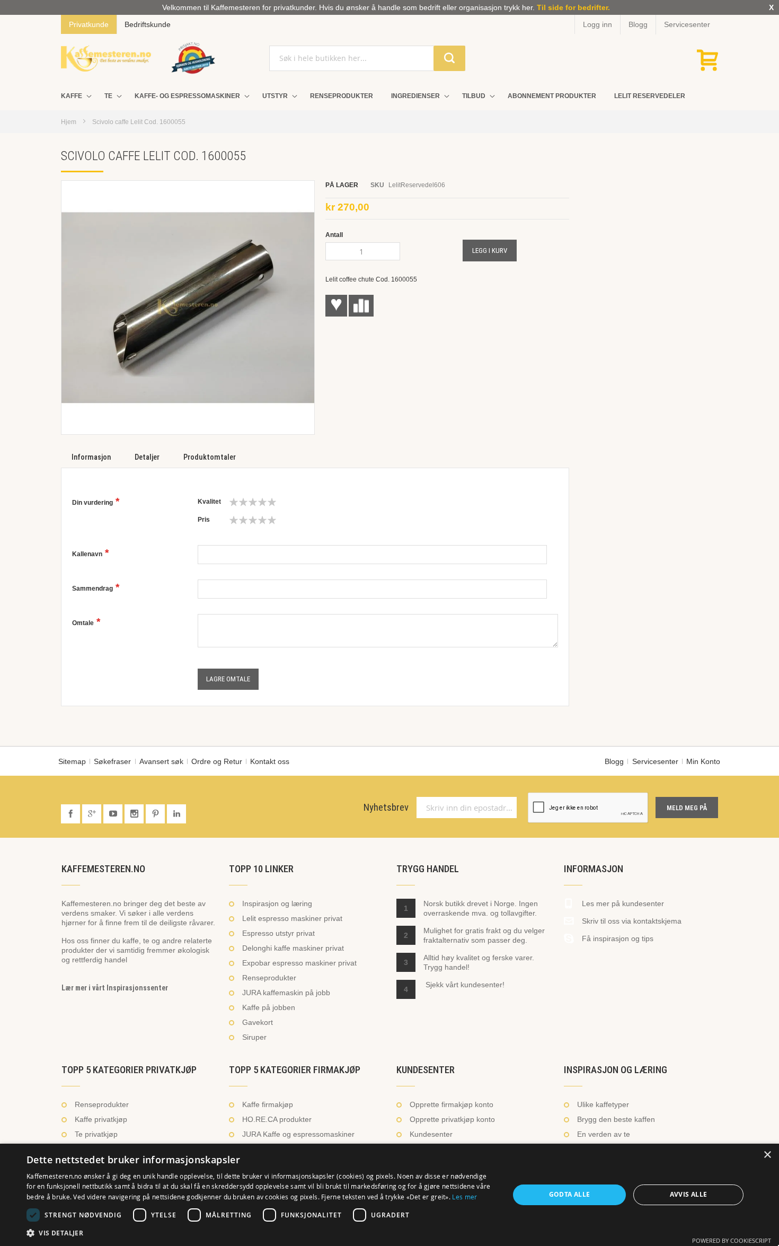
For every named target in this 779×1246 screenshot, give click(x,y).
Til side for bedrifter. (573, 7)
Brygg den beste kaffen (616, 1119)
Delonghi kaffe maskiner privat (293, 948)
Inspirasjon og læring (277, 903)
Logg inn (597, 24)
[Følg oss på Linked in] (176, 814)
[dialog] (389, 1195)
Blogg (638, 24)
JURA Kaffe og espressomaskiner (298, 1134)
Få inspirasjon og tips (617, 938)
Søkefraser (112, 761)
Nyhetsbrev (386, 807)
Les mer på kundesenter (623, 903)
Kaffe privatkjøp (101, 1119)
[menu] (389, 96)
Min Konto (703, 761)
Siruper (254, 1037)
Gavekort (257, 1022)
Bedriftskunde (148, 24)
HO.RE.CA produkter (277, 1119)
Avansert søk (161, 761)
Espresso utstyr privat (278, 933)
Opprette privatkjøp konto (452, 1119)
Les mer (464, 1196)
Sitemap (72, 761)
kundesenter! (482, 984)
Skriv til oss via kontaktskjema (631, 921)
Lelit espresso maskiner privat (292, 918)
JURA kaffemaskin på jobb (286, 992)
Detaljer (147, 457)
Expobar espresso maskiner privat (299, 963)
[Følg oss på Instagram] (135, 814)
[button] (260, 1232)
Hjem (68, 122)
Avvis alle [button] (688, 1194)
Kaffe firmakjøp (267, 1104)
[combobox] (367, 58)
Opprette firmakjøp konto (451, 1104)
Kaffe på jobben (268, 1007)
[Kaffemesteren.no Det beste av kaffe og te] (106, 58)
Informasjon (91, 457)
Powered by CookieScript (731, 1240)
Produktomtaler (209, 457)
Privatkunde (89, 24)
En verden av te (603, 1134)
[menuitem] (74, 96)
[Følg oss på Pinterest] (156, 814)
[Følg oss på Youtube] (114, 814)
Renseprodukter (269, 977)
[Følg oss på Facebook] (71, 814)
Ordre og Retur (216, 761)
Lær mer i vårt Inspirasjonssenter (114, 988)
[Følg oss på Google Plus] (92, 814)
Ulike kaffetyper (603, 1104)
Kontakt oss (269, 761)
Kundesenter (431, 1134)
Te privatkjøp (96, 1134)
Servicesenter (687, 24)
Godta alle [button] (569, 1194)
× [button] (767, 1155)
